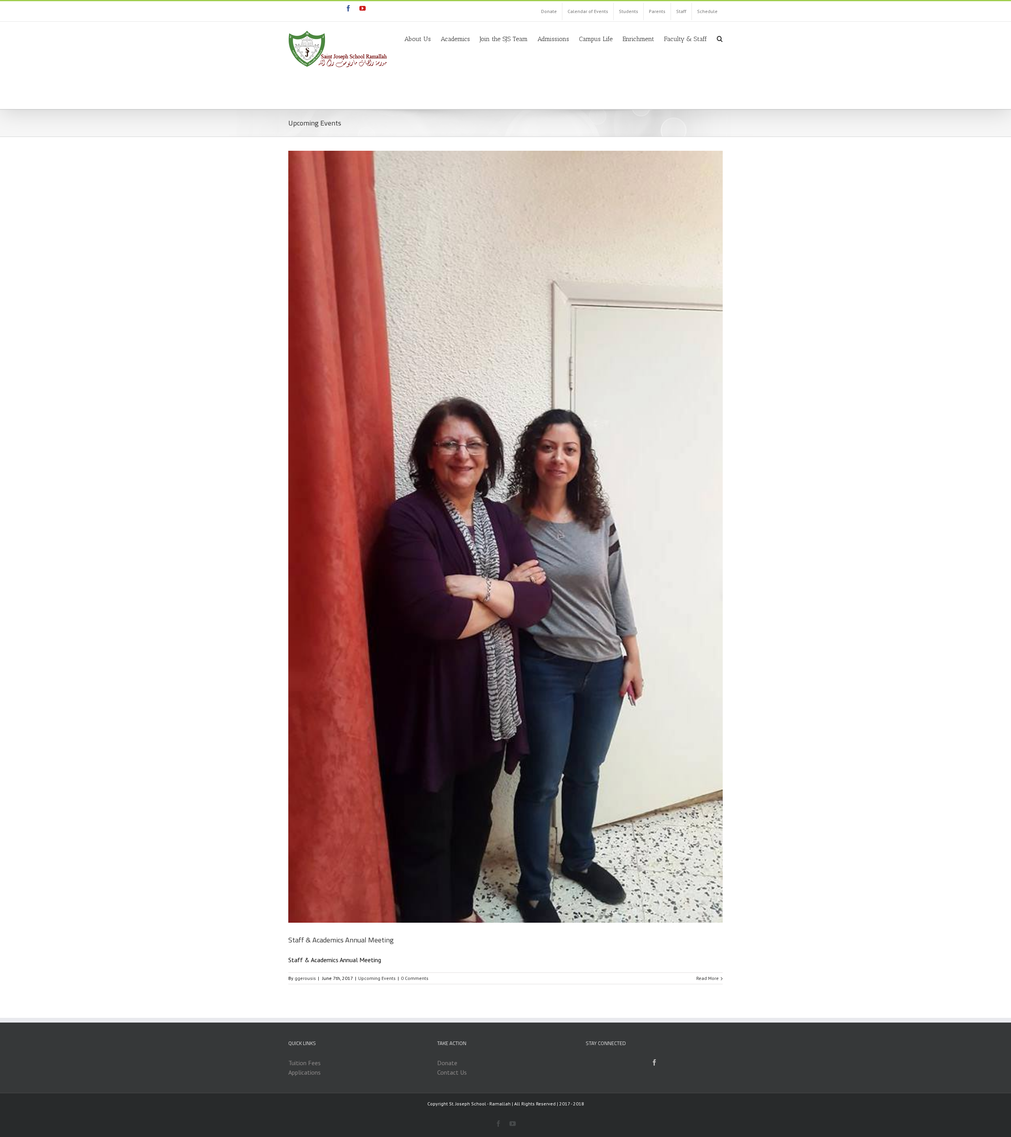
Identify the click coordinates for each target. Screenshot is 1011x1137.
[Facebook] (654, 1062)
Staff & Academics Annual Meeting (341, 939)
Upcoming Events (377, 978)
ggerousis (305, 978)
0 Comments (414, 978)
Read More (707, 978)
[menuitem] (549, 11)
